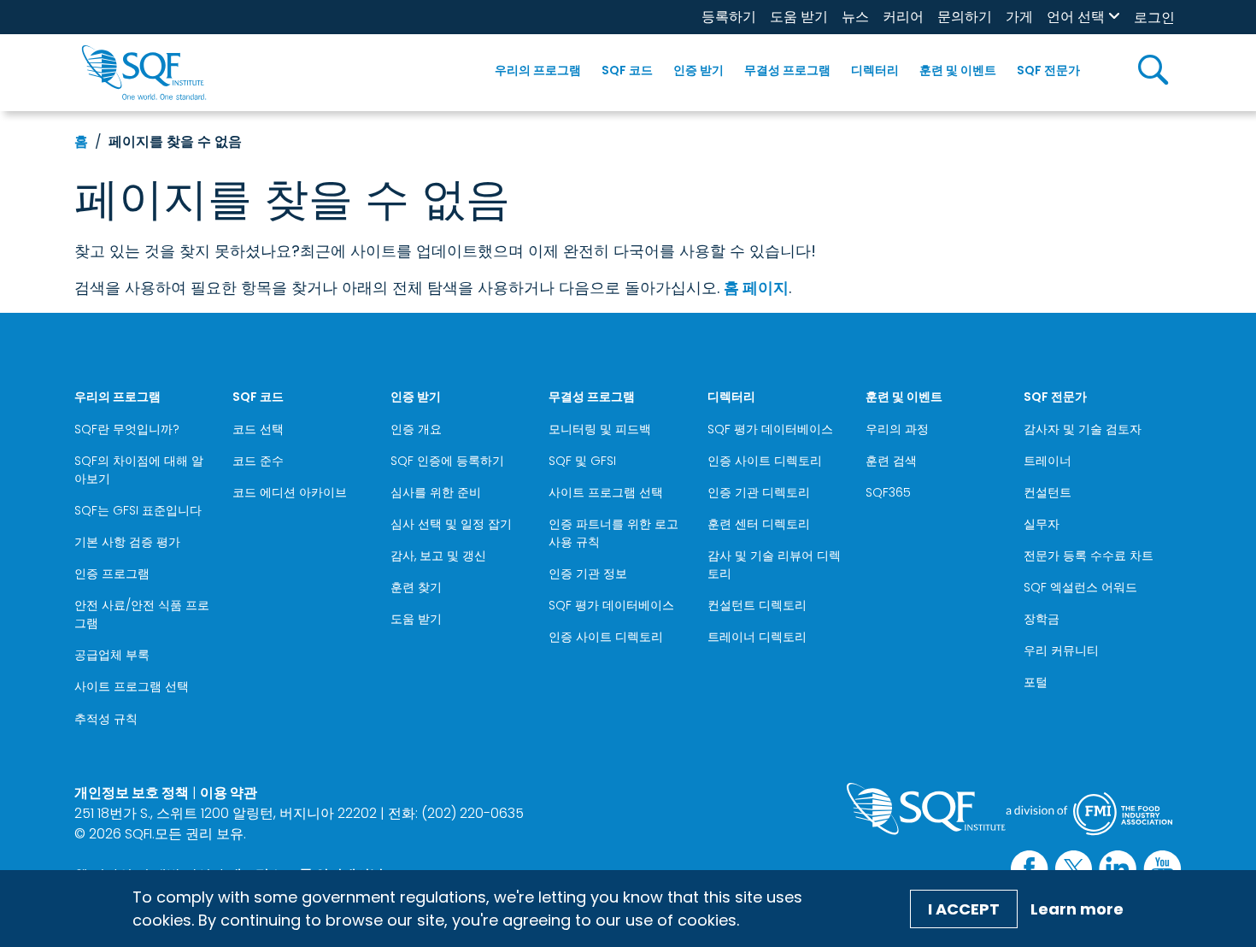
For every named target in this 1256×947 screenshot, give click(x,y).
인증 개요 (416, 429)
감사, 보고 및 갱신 (438, 555)
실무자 (1041, 523)
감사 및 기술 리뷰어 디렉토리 (774, 564)
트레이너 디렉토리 (757, 636)
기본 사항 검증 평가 (127, 541)
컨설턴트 (1047, 492)
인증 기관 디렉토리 (758, 492)
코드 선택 (258, 429)
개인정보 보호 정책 (131, 793)
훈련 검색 (891, 460)
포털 (1036, 682)
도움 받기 (799, 16)
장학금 (1041, 618)
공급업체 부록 (112, 654)
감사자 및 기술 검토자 (1083, 429)
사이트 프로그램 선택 (131, 686)
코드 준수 (258, 460)
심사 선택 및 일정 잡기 (451, 523)
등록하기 (728, 16)
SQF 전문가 (1048, 70)
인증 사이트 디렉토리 (606, 636)
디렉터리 (875, 70)
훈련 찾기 (416, 587)
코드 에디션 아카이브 (289, 492)
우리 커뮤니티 (1061, 650)
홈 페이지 (756, 287)
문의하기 (964, 16)
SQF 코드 (627, 70)
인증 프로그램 (112, 573)
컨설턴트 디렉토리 (757, 605)
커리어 (903, 16)
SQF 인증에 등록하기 (447, 460)
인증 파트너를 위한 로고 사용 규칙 (613, 532)
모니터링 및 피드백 (600, 429)
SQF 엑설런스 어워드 (1080, 587)
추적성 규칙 (106, 718)
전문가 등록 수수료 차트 (1088, 555)
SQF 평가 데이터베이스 (611, 605)
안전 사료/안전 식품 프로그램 (141, 614)
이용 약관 (228, 793)
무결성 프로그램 (787, 70)
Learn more (1077, 909)
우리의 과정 (897, 429)
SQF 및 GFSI (582, 460)
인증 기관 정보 (588, 573)
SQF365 (888, 492)
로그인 (1154, 17)
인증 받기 (698, 70)
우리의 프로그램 (538, 70)
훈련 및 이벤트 (957, 70)
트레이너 (1047, 460)
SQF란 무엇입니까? (126, 429)
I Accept (964, 909)
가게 (1019, 16)
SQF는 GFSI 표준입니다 (138, 510)
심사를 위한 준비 (435, 492)
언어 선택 (1076, 16)
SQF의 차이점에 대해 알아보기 (138, 469)
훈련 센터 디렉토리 (758, 523)
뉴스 (855, 16)
